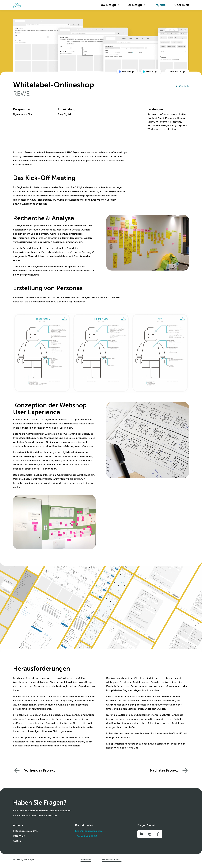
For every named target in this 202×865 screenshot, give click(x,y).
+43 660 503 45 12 (86, 836)
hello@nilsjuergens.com (89, 831)
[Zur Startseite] (17, 5)
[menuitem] (110, 5)
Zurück (184, 86)
